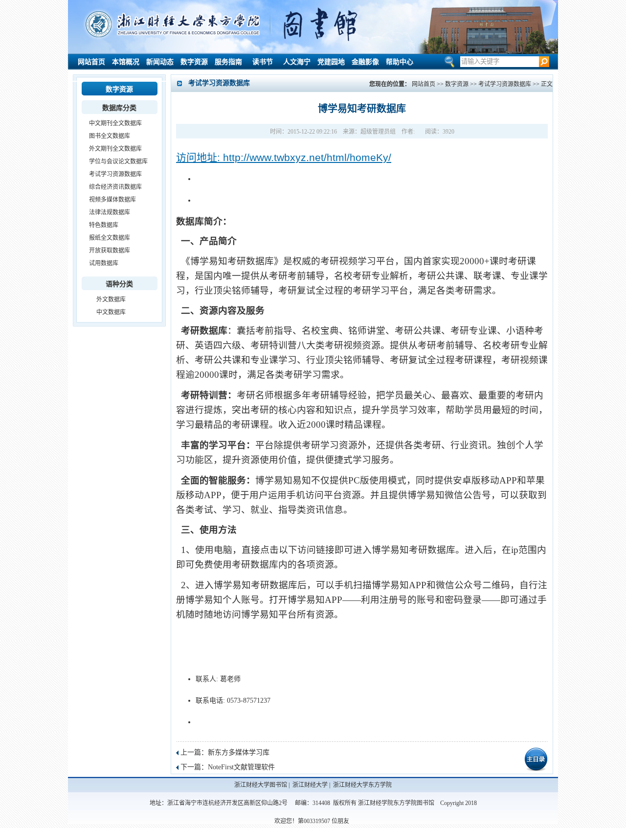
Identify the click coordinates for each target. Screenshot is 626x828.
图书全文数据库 (109, 136)
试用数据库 (103, 263)
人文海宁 (297, 62)
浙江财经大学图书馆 (260, 785)
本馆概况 (125, 62)
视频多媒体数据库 (112, 199)
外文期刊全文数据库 (115, 148)
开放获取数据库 (109, 250)
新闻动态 (160, 62)
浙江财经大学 (310, 785)
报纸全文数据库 (109, 237)
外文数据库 (111, 299)
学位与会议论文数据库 (118, 161)
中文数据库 (111, 312)
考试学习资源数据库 (115, 174)
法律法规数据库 (109, 212)
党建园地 (331, 62)
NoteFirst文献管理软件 (241, 767)
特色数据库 (103, 225)
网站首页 (91, 62)
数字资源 (194, 62)
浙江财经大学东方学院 (362, 785)
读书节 (262, 62)
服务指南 (228, 62)
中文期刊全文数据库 (115, 123)
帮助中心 (399, 62)
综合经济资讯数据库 (115, 187)
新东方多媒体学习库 (238, 752)
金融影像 (365, 62)
